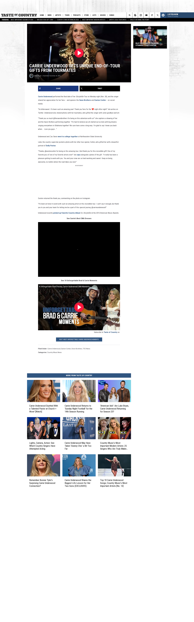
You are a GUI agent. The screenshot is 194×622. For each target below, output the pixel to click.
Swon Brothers (85, 100)
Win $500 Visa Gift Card (45, 20)
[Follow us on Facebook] (152, 15)
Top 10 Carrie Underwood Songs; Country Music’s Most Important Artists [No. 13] (113, 483)
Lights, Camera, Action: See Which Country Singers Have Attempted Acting (42, 446)
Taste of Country (110, 332)
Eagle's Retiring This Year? (139, 20)
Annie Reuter (37, 76)
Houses (103, 15)
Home (42, 15)
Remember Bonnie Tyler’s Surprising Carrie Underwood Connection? (42, 483)
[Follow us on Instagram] (140, 15)
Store (86, 15)
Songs (111, 15)
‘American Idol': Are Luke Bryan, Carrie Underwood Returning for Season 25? (114, 408)
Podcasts (76, 15)
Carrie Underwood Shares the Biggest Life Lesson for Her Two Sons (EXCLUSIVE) (78, 483)
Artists (58, 15)
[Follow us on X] (157, 15)
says (78, 155)
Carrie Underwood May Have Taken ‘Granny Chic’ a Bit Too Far (78, 446)
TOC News (86, 349)
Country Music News (54, 352)
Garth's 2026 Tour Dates (117, 20)
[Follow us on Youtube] (146, 15)
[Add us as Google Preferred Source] (135, 15)
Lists (94, 15)
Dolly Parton (51, 145)
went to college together (68, 136)
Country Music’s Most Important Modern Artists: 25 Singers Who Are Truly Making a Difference (114, 446)
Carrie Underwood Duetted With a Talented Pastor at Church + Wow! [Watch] (43, 408)
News (50, 15)
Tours (67, 15)
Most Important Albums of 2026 (22, 20)
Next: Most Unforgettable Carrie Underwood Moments (79, 339)
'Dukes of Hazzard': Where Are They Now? (150, 44)
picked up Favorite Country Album (66, 213)
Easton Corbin (100, 100)
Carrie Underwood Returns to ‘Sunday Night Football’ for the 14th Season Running (78, 408)
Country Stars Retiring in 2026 (68, 20)
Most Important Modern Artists (93, 20)
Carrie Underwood (45, 96)
